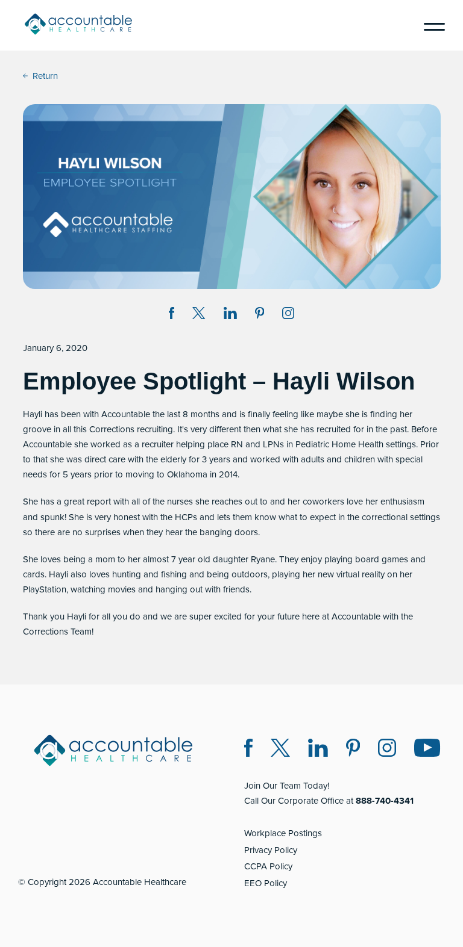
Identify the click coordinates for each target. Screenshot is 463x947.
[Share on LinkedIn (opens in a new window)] (230, 315)
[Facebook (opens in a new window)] (248, 750)
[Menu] (430, 25)
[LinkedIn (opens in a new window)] (318, 750)
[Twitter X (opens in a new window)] (280, 750)
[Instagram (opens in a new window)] (288, 315)
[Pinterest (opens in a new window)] (353, 750)
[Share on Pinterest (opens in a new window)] (260, 315)
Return (45, 75)
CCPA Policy (268, 866)
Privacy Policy (270, 850)
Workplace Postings (283, 833)
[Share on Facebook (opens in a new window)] (172, 315)
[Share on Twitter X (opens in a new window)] (198, 315)
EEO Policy (265, 883)
